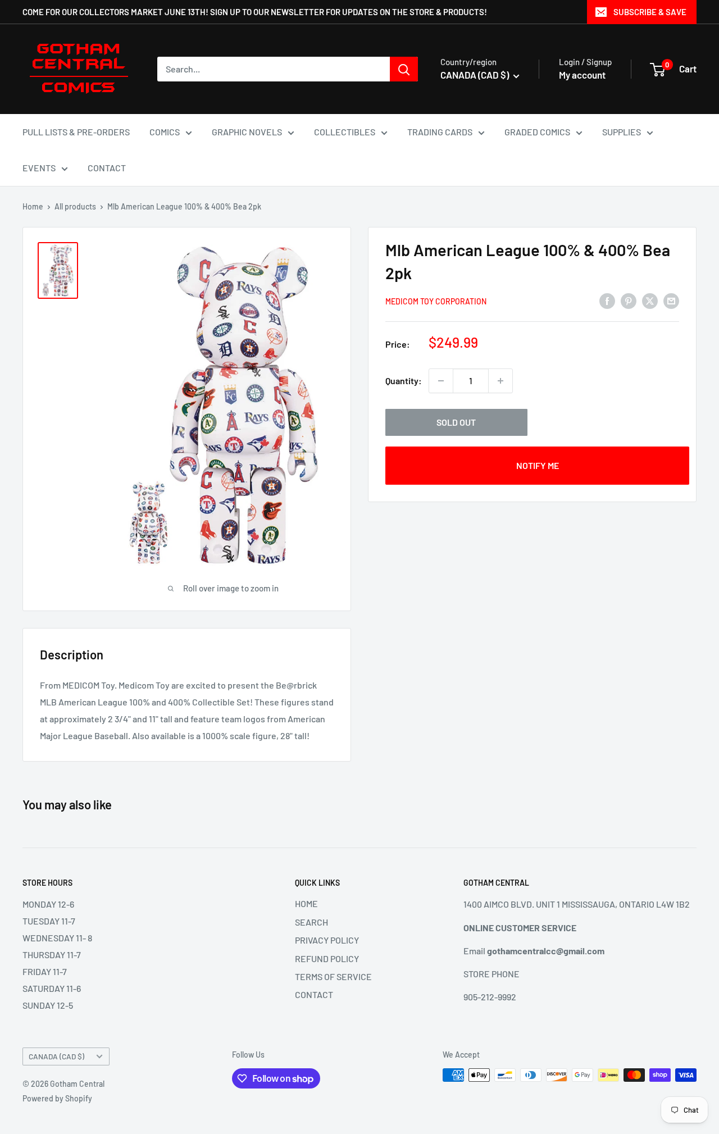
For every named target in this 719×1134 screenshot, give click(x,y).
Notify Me (537, 465)
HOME (306, 903)
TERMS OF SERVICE (333, 976)
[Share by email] (671, 300)
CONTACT (107, 167)
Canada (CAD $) (56, 1056)
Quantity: (403, 380)
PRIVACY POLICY (327, 940)
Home (32, 206)
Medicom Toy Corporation (435, 301)
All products (75, 206)
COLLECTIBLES (344, 131)
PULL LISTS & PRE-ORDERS (76, 131)
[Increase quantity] (500, 381)
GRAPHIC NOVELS (247, 131)
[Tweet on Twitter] (650, 300)
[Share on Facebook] (607, 300)
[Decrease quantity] (441, 381)
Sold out (456, 422)
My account (582, 74)
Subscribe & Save (649, 12)
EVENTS (39, 167)
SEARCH (311, 922)
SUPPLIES (621, 131)
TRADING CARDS (439, 131)
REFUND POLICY (327, 958)
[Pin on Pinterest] (628, 300)
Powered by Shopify (57, 1098)
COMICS (164, 131)
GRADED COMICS (537, 131)
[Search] (404, 69)
